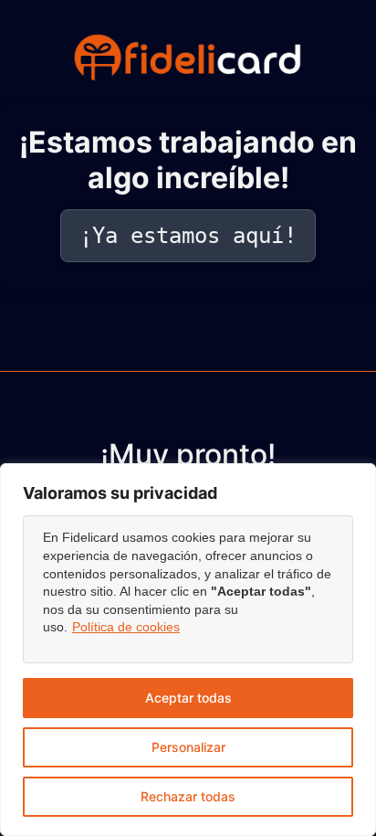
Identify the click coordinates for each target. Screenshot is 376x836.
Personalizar (188, 747)
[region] (188, 649)
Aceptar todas (188, 697)
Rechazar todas (188, 796)
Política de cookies (126, 626)
